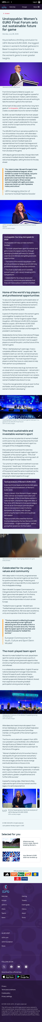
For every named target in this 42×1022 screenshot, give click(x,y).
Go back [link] (7, 13)
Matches (4, 896)
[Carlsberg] (21, 874)
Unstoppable (13, 108)
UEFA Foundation (7, 942)
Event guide (25, 905)
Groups (4, 900)
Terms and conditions (8, 990)
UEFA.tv (4, 905)
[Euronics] (24, 879)
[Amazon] (14, 874)
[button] (36, 6)
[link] (12, 6)
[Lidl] (35, 874)
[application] (21, 74)
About (24, 913)
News (3, 917)
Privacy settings (7, 996)
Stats (3, 909)
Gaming (24, 896)
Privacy (4, 986)
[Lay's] (28, 874)
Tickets (24, 900)
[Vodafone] (17, 879)
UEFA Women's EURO (4, 7)
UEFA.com (5, 937)
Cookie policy (6, 993)
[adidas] (7, 874)
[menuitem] (14, 6)
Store (23, 917)
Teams (4, 913)
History (24, 909)
